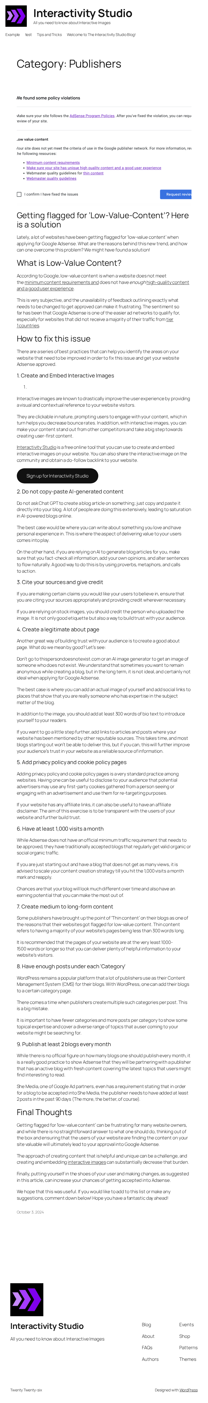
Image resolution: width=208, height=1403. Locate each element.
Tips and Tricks (49, 34)
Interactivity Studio (82, 12)
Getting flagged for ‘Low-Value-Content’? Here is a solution (103, 220)
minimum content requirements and (62, 282)
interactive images (87, 1162)
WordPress (189, 1389)
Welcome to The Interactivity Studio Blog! (101, 34)
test (28, 34)
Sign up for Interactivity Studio (58, 476)
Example (12, 34)
